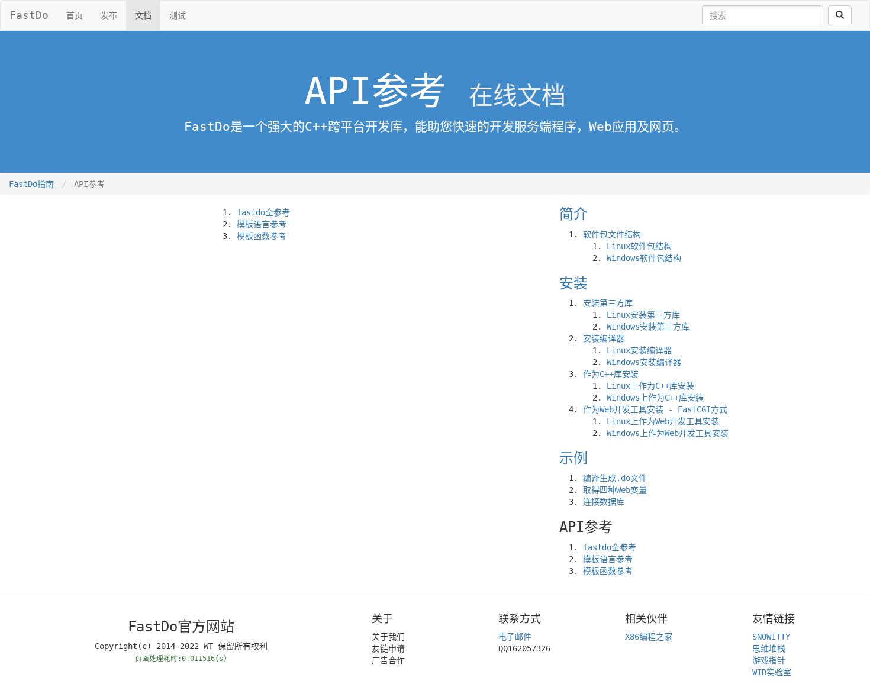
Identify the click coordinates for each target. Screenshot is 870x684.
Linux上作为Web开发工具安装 (663, 421)
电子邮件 (514, 636)
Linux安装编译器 (639, 350)
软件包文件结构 (612, 234)
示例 (573, 458)
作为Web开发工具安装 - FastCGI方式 (655, 409)
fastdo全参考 (263, 212)
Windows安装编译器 (644, 362)
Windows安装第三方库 (648, 326)
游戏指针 (768, 660)
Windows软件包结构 (644, 258)
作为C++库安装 (611, 374)
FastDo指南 (31, 184)
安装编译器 (603, 338)
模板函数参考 (261, 236)
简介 (573, 214)
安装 (573, 283)
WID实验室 (771, 672)
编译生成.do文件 (615, 478)
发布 (109, 15)
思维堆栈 (768, 648)
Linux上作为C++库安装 (650, 386)
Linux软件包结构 (639, 246)
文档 (143, 15)
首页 (74, 15)
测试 (177, 15)
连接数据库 (603, 501)
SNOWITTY (771, 636)
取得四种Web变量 (615, 490)
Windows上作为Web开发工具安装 (668, 433)
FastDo (29, 15)
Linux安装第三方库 (643, 315)
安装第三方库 (608, 303)
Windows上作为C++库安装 (655, 397)
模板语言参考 (261, 224)
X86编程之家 (648, 636)
